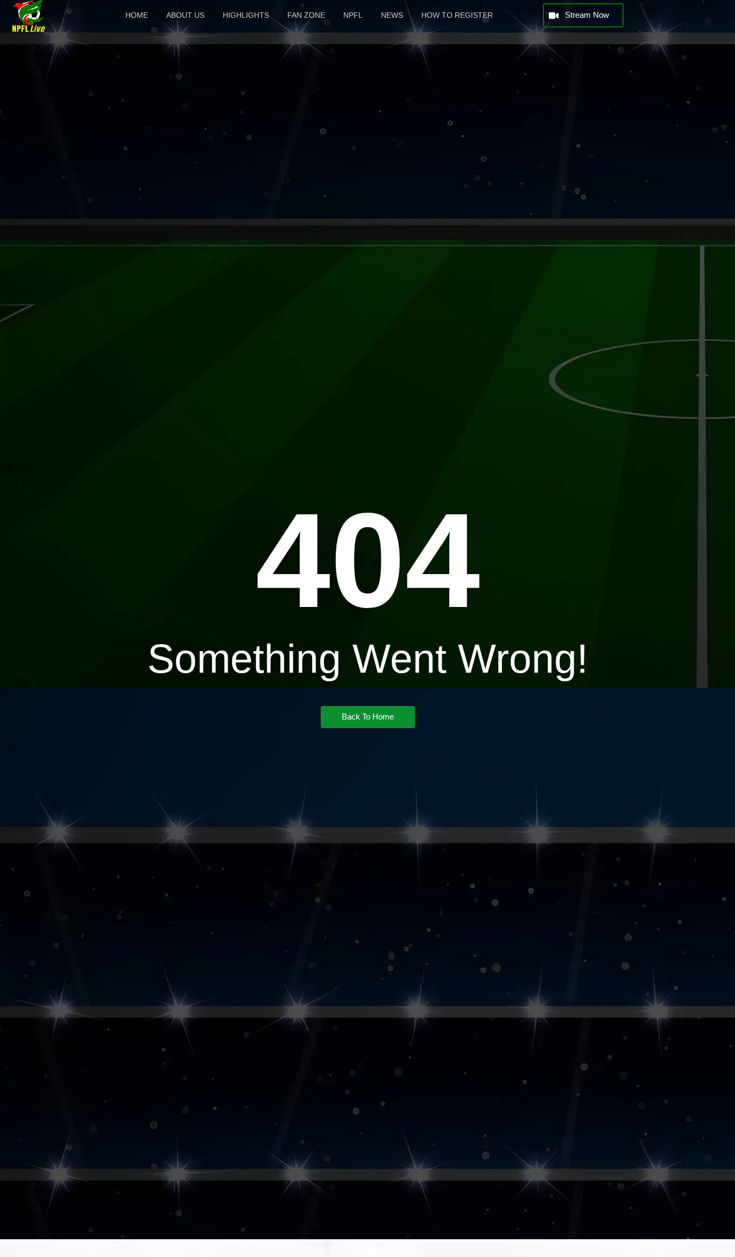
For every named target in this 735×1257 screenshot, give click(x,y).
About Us (185, 15)
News (392, 15)
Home (136, 15)
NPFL (353, 15)
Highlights (246, 15)
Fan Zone (306, 15)
